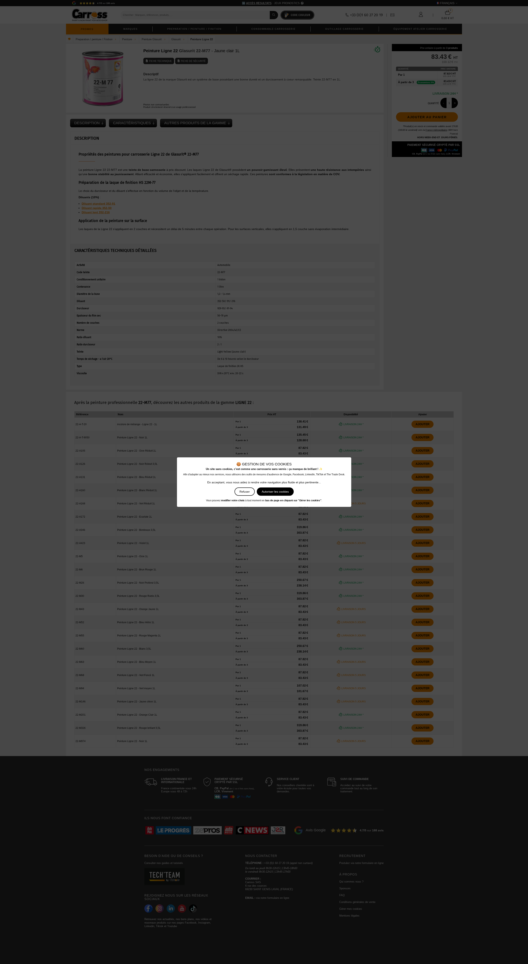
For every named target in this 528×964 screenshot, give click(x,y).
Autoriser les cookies (275, 491)
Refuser (244, 491)
